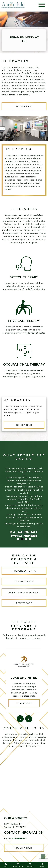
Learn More (24, 703)
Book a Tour (24, 106)
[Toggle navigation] (41, 4)
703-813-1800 (19, 838)
